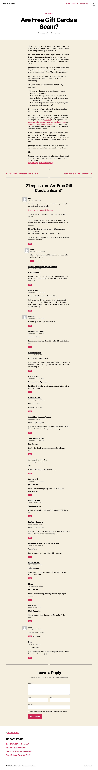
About (68, 3)
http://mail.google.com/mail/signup (40, 163)
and (42, 124)
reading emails (33, 122)
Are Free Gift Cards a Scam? (16, 748)
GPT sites (47, 120)
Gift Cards (49, 13)
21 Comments (56, 33)
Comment (31, 683)
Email (51, 697)
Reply (30, 243)
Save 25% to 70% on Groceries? (17, 744)
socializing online (60, 122)
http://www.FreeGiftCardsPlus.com (40, 210)
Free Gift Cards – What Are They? (18, 755)
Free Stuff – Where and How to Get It (19, 751)
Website (30, 704)
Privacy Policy (84, 3)
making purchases (46, 122)
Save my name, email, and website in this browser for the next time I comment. (48, 711)
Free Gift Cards (9, 3)
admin (43, 33)
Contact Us (75, 3)
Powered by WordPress (29, 766)
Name (30, 697)
